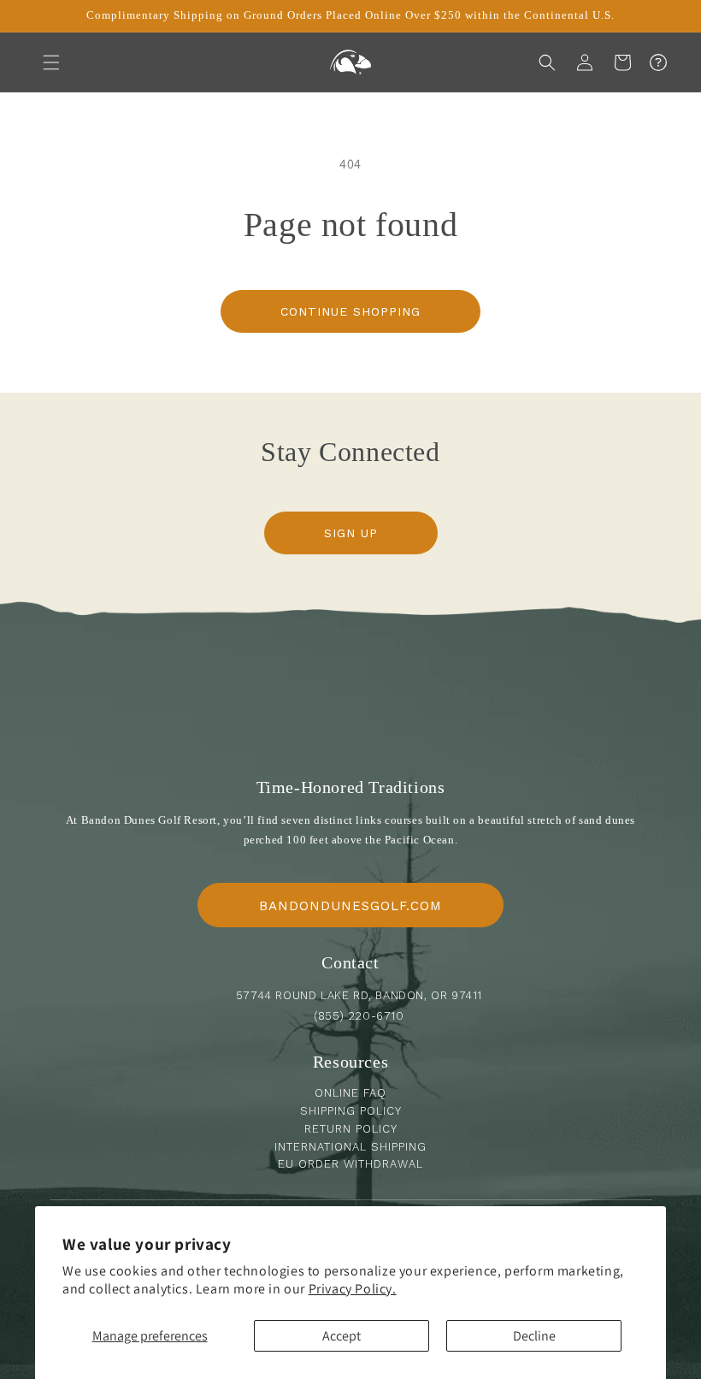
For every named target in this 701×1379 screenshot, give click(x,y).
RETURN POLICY (351, 1128)
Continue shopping (350, 311)
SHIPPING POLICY (351, 1110)
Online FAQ (350, 1092)
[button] (51, 62)
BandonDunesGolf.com (350, 906)
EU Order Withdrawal (350, 1163)
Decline (534, 1336)
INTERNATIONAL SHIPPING (350, 1146)
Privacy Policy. (353, 1289)
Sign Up (351, 533)
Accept (341, 1336)
